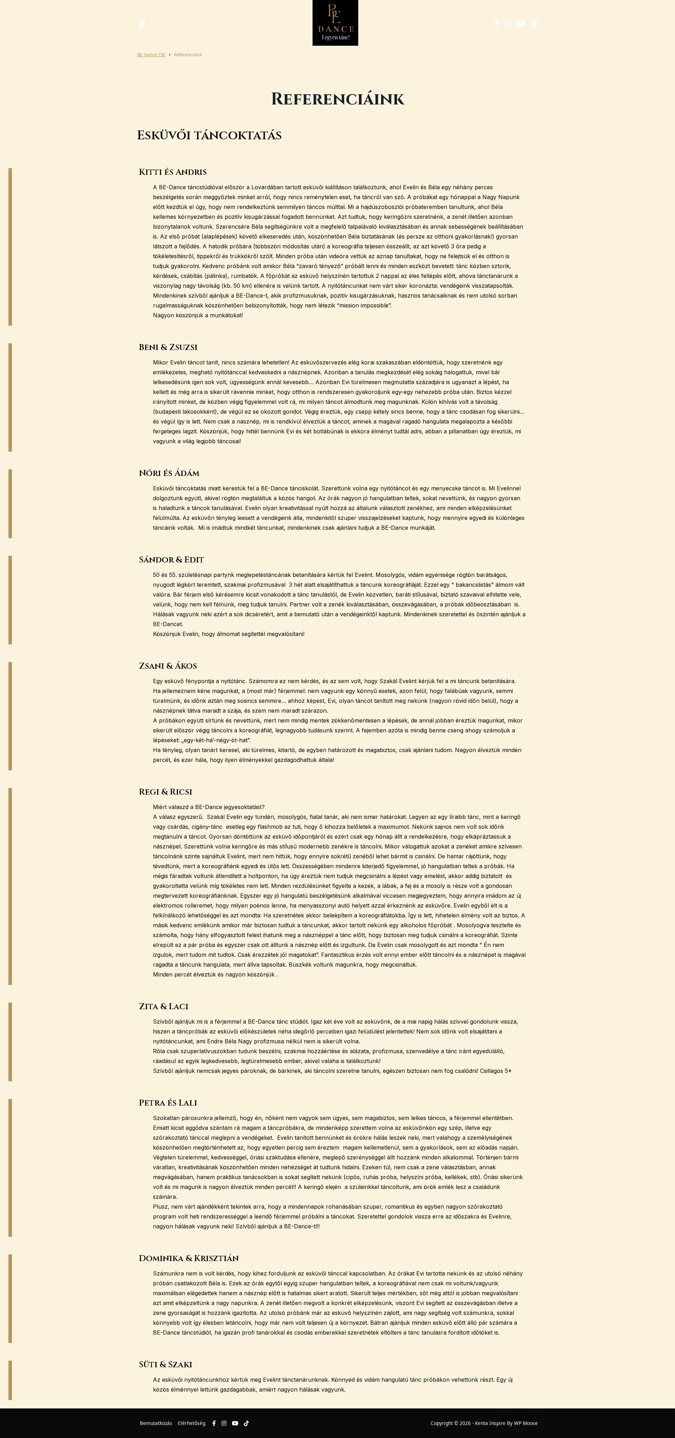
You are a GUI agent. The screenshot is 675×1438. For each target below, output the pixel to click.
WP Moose (526, 1423)
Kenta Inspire (490, 1423)
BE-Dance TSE (151, 54)
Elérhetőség (191, 1423)
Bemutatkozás (156, 1423)
